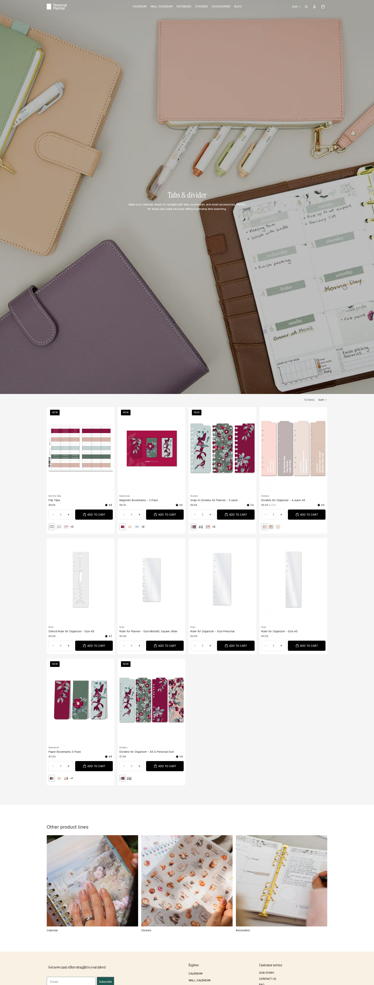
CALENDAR (196, 973)
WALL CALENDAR (200, 980)
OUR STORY (266, 973)
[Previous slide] (54, 448)
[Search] (306, 6)
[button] (322, 400)
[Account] (314, 6)
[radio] (52, 526)
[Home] (57, 6)
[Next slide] (107, 448)
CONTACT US (267, 979)
